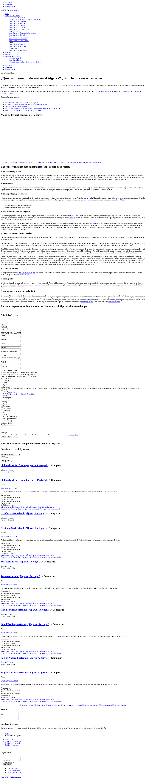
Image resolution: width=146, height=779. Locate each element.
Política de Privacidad (27, 394)
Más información (12, 394)
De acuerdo (11, 392)
